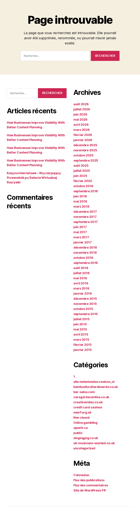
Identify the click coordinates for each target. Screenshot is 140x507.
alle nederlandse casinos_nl (94, 381)
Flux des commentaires (90, 485)
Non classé (81, 417)
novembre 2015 (85, 304)
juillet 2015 (81, 319)
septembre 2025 (85, 160)
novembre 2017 (85, 217)
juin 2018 (80, 196)
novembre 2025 (85, 150)
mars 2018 (81, 206)
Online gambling (85, 422)
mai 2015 (80, 329)
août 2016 (80, 268)
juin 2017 (80, 227)
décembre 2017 (85, 211)
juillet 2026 (81, 109)
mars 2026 (81, 130)
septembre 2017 (85, 222)
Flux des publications (88, 480)
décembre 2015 (85, 298)
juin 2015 (80, 324)
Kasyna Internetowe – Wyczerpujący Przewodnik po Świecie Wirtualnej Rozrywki (34, 177)
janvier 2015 (82, 350)
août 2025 (81, 165)
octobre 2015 (83, 309)
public (77, 433)
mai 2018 (80, 201)
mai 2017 (80, 232)
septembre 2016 (85, 263)
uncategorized (84, 448)
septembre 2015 (85, 314)
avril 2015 (80, 334)
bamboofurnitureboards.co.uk (95, 387)
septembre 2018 (85, 191)
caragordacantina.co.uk (91, 397)
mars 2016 (81, 288)
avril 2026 (80, 124)
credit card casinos (87, 407)
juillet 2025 (81, 170)
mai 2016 (80, 278)
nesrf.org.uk (82, 412)
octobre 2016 (83, 257)
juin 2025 (80, 176)
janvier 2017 (82, 242)
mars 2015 (81, 339)
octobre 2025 (83, 155)
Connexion (81, 475)
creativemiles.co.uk (88, 402)
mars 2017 (81, 237)
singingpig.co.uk (85, 438)
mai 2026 (80, 119)
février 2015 (82, 344)
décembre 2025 (85, 145)
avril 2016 (80, 283)
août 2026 (81, 104)
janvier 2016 (82, 293)
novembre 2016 (85, 252)
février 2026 (82, 135)
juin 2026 (80, 114)
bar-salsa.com (84, 392)
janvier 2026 (82, 140)
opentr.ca (80, 428)
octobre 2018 (83, 186)
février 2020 (82, 181)
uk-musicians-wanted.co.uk (94, 443)
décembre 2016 (85, 247)
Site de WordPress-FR (89, 490)
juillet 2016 (81, 273)
